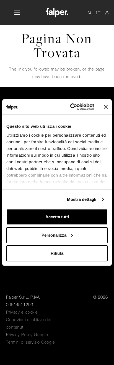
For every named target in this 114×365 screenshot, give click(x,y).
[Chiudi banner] (106, 107)
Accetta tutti (57, 216)
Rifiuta (57, 253)
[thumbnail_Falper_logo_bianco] (56, 13)
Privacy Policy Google (27, 334)
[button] (17, 13)
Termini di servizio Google (30, 342)
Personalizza (54, 235)
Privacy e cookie (22, 312)
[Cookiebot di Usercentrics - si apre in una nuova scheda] (71, 106)
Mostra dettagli (82, 199)
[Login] (107, 13)
